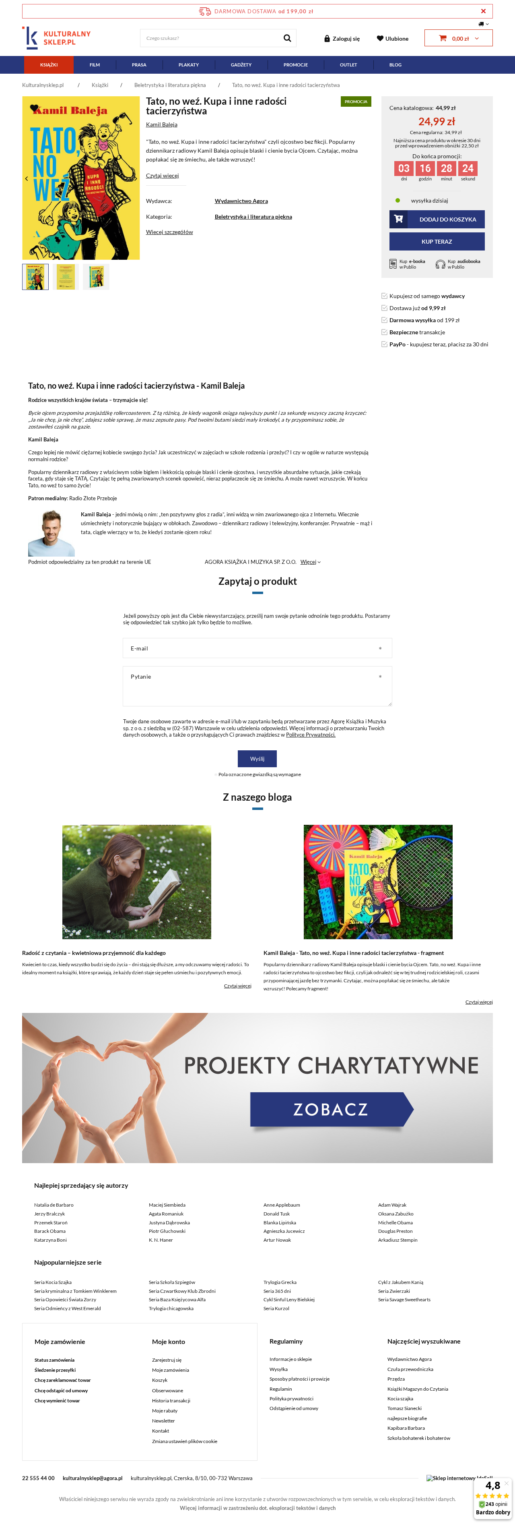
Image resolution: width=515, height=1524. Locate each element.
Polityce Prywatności (255, 292)
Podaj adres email (257, 148)
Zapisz (257, 189)
